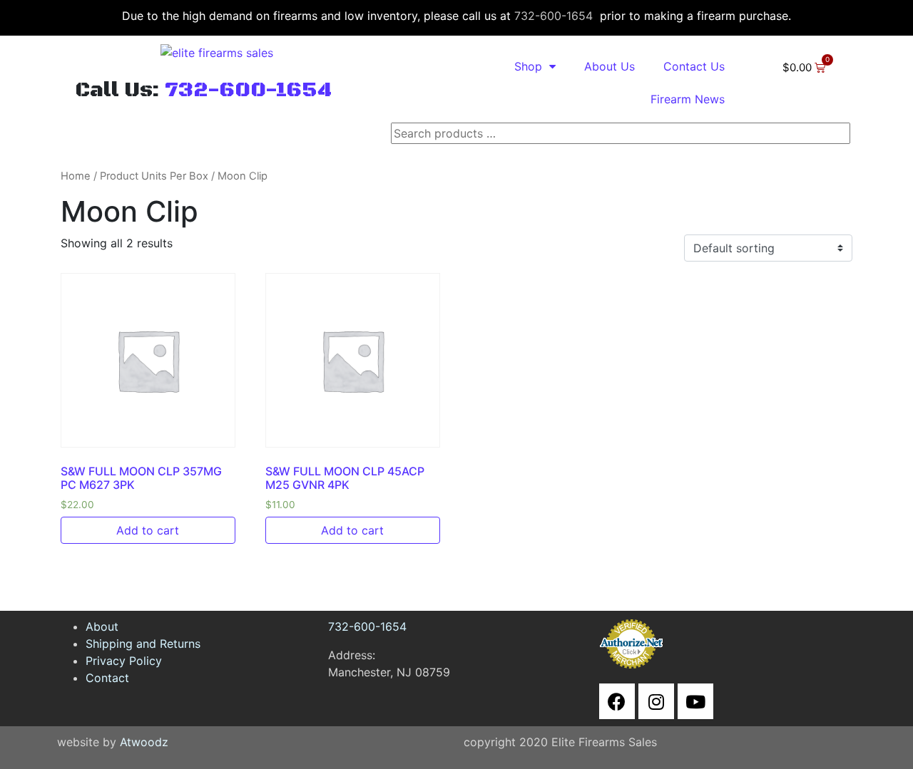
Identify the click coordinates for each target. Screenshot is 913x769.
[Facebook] (617, 701)
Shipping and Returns (143, 643)
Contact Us (694, 66)
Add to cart (147, 530)
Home (76, 176)
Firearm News (688, 99)
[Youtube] (695, 701)
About (102, 626)
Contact (107, 678)
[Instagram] (656, 701)
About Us (609, 66)
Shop (528, 66)
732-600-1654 (553, 16)
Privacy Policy (124, 661)
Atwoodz (144, 742)
